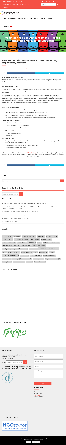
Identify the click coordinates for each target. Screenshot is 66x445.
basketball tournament (29, 236)
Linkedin (57, 1)
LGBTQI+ (36, 259)
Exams (39, 242)
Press (35, 18)
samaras (51, 252)
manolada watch (26, 245)
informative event (55, 242)
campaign (41, 236)
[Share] (21, 73)
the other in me (6, 259)
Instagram (50, 1)
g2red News (29, 68)
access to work (7, 236)
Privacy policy (36, 442)
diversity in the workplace (8, 242)
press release (26, 252)
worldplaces (27, 259)
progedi (36, 252)
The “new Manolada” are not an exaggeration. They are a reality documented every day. (25, 203)
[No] (64, 440)
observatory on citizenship (48, 249)
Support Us (43, 18)
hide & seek (46, 242)
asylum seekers (17, 236)
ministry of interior (39, 245)
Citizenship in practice (21, 239)
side (27, 255)
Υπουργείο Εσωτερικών (19, 262)
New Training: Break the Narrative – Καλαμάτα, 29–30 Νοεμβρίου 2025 (21, 211)
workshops (17, 259)
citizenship (7, 239)
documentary (32, 242)
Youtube (53, 1)
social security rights (36, 255)
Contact (50, 18)
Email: (4, 362)
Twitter (46, 1)
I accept (28, 442)
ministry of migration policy (11, 249)
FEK (29, 4)
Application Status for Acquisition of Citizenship (14, 4)
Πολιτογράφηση (7, 262)
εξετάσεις (29, 262)
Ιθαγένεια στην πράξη (52, 259)
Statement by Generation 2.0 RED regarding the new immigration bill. (20, 215)
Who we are (11, 18)
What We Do (21, 18)
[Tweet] (49, 73)
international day (7, 245)
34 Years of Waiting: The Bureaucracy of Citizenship (16, 218)
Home (5, 18)
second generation (10, 255)
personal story (14, 252)
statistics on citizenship (49, 255)
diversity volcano (21, 242)
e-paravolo (6, 7)
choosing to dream (51, 236)
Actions (29, 18)
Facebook (42, 1)
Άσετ (42, 259)
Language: (7, 26)
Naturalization (33, 249)
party (4, 252)
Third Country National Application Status (13, 1)
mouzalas (25, 249)
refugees (43, 252)
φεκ (44, 262)
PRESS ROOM (36, 68)
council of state (46, 239)
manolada (17, 245)
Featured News (21, 68)
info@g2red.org (31, 153)
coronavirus (35, 239)
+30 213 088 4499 (39, 395)
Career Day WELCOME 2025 (10, 221)
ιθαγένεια (37, 262)
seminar (22, 255)
